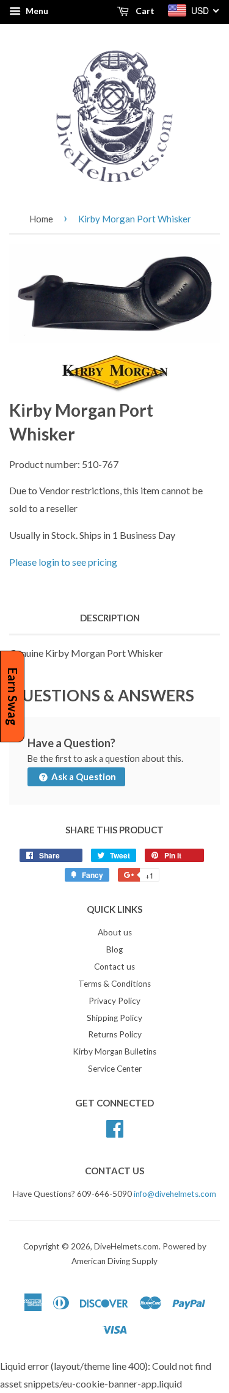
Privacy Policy (114, 1001)
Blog (114, 949)
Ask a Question (82, 776)
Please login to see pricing (63, 562)
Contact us (114, 966)
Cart (144, 10)
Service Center (115, 1068)
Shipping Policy (114, 1018)
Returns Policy (115, 1034)
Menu (36, 10)
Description (110, 617)
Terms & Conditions (114, 984)
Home (41, 218)
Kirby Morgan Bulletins (114, 1051)
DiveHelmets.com (126, 1246)
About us (115, 932)
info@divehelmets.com (175, 1194)
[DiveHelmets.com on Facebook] (115, 1127)
